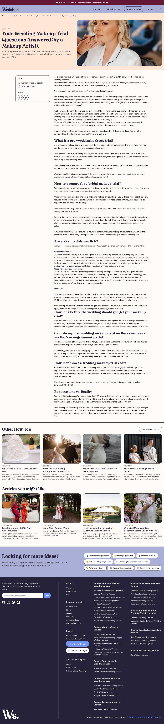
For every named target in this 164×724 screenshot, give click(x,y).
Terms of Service (136, 717)
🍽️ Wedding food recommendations (132, 562)
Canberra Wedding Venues (142, 618)
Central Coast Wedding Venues (107, 614)
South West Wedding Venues (106, 689)
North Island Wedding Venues (143, 644)
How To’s (19, 16)
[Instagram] (8, 602)
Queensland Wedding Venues (143, 604)
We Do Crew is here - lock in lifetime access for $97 (82, 3)
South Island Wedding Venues (143, 640)
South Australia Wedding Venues (107, 672)
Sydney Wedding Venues (104, 594)
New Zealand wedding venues (143, 637)
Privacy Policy (154, 717)
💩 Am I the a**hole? (147, 556)
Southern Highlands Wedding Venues (109, 597)
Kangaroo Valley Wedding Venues (108, 607)
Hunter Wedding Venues (104, 610)
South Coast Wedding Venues (106, 601)
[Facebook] (3, 602)
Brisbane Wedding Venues (141, 601)
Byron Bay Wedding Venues (105, 617)
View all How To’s (148, 429)
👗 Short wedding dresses (97, 556)
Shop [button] (150, 9)
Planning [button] (97, 9)
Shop (68, 610)
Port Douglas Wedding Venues (143, 594)
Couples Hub (71, 607)
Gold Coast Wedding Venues (143, 597)
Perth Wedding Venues (103, 692)
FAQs (68, 664)
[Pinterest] (13, 602)
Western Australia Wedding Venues (108, 685)
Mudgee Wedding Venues (104, 604)
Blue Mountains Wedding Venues (107, 620)
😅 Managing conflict (123, 556)
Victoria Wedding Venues (104, 634)
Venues (69, 613)
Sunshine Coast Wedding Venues (144, 591)
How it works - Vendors (76, 635)
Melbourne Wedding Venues (105, 649)
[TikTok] (18, 602)
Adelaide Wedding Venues (105, 668)
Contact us (71, 591)
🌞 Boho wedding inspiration (98, 562)
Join (47, 596)
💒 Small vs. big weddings (148, 568)
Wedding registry (73, 623)
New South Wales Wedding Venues (108, 591)
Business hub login (77, 650)
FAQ (68, 595)
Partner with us (77, 644)
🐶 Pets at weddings (95, 568)
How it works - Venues (75, 639)
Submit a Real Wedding (76, 671)
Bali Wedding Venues (139, 655)
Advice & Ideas (133, 9)
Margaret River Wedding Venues (107, 695)
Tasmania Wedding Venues (105, 709)
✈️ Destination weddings (121, 568)
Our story (70, 588)
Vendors (69, 617)
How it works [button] (113, 9)
